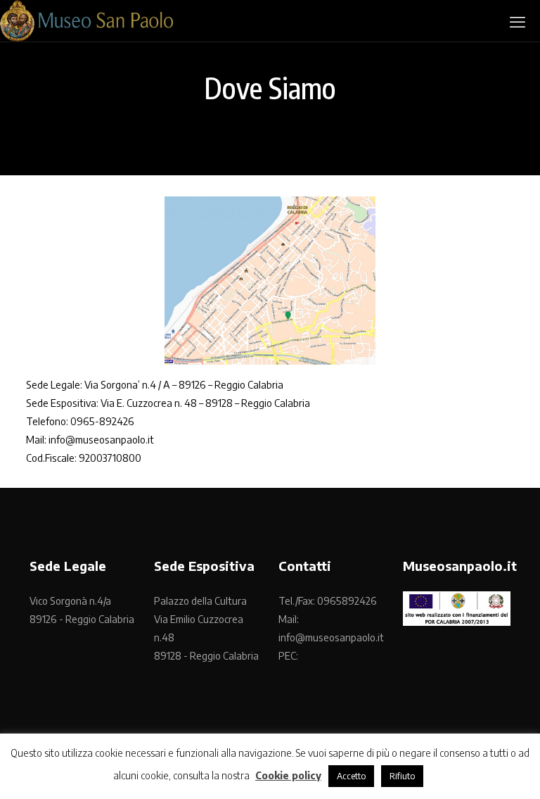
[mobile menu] (517, 21)
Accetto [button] (351, 775)
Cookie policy (288, 775)
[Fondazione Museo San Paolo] (86, 21)
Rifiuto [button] (402, 775)
